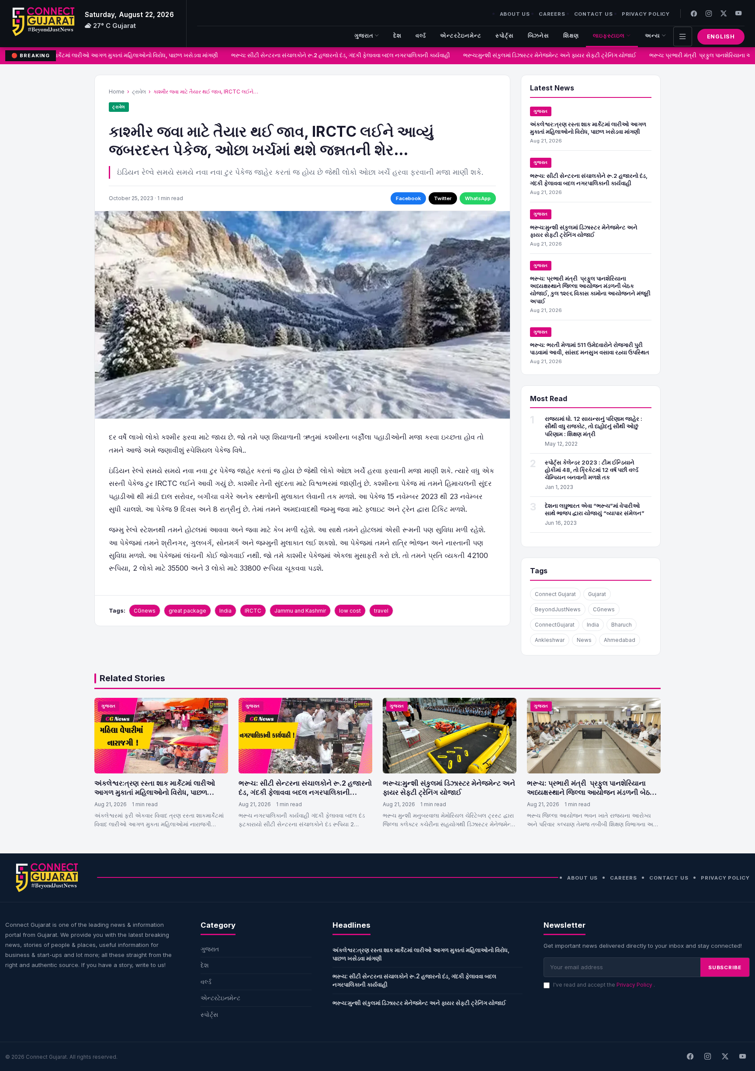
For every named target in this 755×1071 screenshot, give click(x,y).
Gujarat (597, 594)
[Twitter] (723, 13)
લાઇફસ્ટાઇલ (609, 35)
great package (187, 610)
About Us (515, 14)
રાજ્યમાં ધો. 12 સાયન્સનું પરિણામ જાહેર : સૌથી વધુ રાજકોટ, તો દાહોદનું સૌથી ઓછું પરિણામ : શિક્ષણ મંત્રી (593, 426)
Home (117, 91)
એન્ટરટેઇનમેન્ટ (460, 35)
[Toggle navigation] (682, 36)
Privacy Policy (646, 14)
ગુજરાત (364, 35)
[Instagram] (709, 13)
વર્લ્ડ (421, 35)
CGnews (145, 610)
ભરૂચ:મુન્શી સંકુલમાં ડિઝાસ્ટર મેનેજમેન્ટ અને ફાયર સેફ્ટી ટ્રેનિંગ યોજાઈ (540, 55)
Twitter (443, 198)
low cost (350, 610)
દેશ (397, 35)
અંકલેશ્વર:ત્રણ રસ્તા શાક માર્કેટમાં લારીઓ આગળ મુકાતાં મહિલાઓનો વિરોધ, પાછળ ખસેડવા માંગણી (588, 128)
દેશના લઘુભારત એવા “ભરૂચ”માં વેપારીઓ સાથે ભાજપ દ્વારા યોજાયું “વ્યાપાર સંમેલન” (594, 509)
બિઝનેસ (539, 35)
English (721, 36)
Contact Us (593, 14)
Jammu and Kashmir (300, 610)
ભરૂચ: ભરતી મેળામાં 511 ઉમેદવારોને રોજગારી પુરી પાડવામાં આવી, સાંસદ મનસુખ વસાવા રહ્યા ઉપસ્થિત (589, 348)
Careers (552, 14)
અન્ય (652, 35)
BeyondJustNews (558, 609)
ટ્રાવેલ (139, 91)
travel (381, 610)
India (225, 610)
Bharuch (621, 624)
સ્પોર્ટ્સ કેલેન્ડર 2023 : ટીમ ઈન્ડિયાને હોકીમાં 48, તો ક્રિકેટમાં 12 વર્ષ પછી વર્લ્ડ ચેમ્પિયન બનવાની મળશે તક (591, 470)
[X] (724, 1056)
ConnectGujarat (555, 624)
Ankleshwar (550, 640)
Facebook (408, 198)
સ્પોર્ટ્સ (504, 35)
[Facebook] (694, 13)
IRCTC (253, 610)
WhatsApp (478, 198)
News (584, 640)
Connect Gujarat (555, 594)
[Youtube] (738, 13)
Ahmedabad (619, 640)
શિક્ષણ (571, 35)
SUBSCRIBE (724, 967)
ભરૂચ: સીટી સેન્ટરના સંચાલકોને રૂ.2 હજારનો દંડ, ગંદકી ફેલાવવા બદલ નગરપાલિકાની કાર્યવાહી (331, 55)
